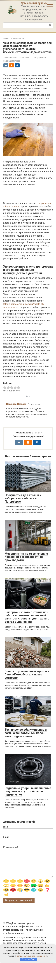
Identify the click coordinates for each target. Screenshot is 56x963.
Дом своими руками (34, 3)
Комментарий (11, 847)
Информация (40, 57)
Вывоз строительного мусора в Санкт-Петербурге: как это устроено (27, 674)
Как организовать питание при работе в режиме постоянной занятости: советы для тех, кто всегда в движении (27, 617)
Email (6, 837)
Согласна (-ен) (28, 959)
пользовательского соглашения (32, 956)
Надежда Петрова (16, 404)
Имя (5, 826)
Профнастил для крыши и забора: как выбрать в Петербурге (23, 498)
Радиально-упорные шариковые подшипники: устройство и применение (28, 791)
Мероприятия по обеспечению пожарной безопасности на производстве (26, 557)
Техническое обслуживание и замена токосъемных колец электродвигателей (26, 733)
